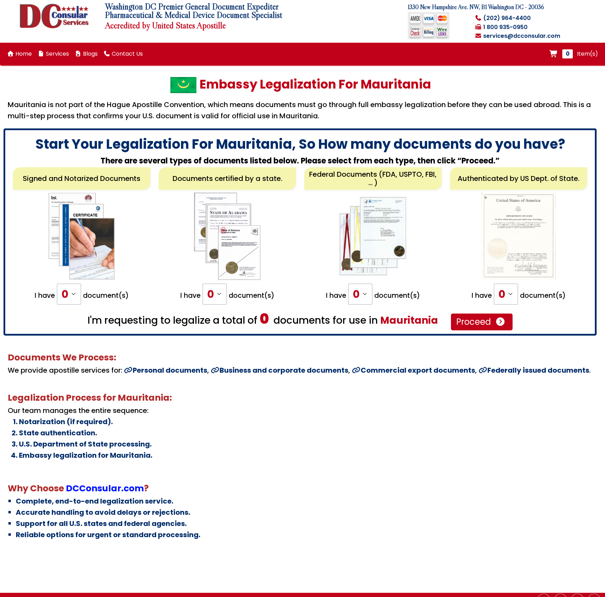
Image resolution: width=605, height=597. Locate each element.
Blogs (90, 54)
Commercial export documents (418, 370)
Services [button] (56, 54)
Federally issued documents (538, 370)
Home (23, 54)
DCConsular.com (105, 488)
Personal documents (170, 370)
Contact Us (126, 54)
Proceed (474, 322)
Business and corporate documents (284, 370)
